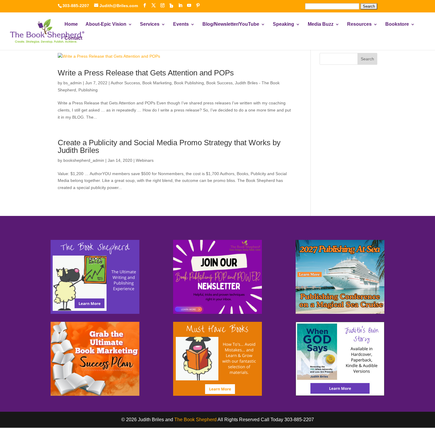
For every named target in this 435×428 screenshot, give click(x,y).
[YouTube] (189, 5)
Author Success (125, 82)
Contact (73, 38)
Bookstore (397, 24)
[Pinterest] (198, 5)
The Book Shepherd (195, 419)
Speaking (283, 24)
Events (181, 24)
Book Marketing (157, 82)
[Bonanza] (171, 6)
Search (367, 58)
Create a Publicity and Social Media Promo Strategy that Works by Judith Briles (169, 146)
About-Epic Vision (106, 24)
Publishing (88, 90)
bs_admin (72, 82)
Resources (359, 24)
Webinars (145, 160)
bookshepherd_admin (83, 160)
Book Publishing (189, 82)
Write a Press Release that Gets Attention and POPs (146, 72)
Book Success (219, 82)
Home (71, 24)
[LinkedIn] (180, 5)
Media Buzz (321, 24)
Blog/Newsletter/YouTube (230, 24)
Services (150, 24)
